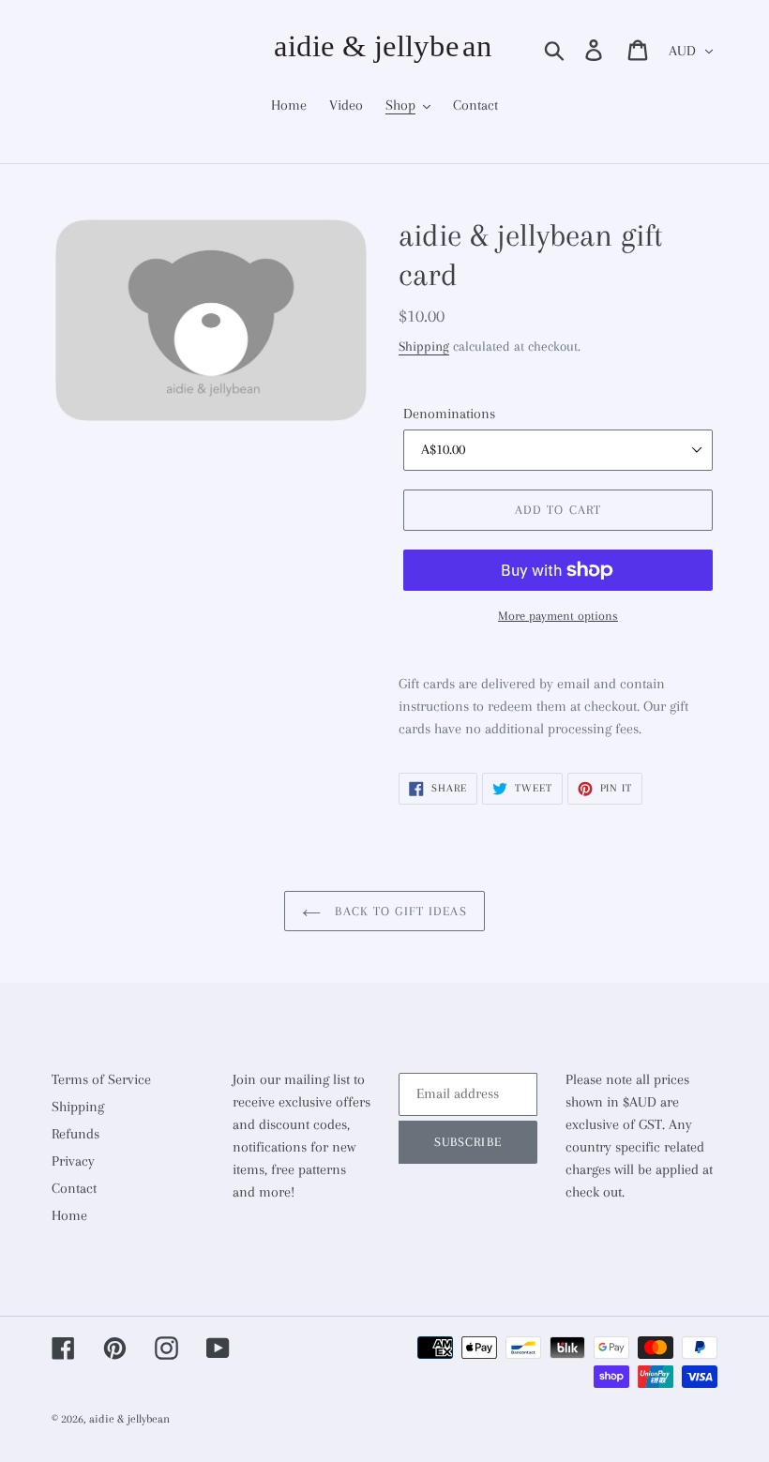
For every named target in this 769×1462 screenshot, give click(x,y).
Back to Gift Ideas (398, 911)
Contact (74, 1188)
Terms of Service (101, 1079)
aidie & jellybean (129, 1418)
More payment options (558, 616)
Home (69, 1215)
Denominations (449, 413)
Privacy (73, 1161)
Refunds (75, 1133)
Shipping (424, 346)
